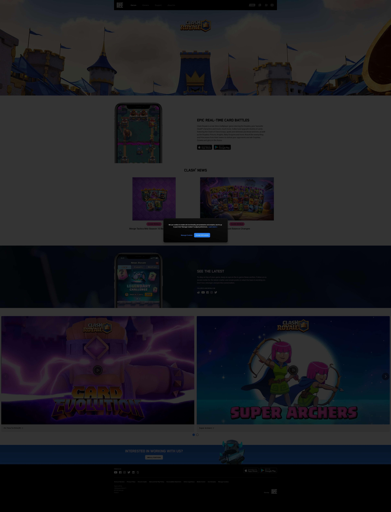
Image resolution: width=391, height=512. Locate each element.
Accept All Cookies (202, 235)
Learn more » (212, 227)
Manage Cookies (186, 235)
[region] (195, 230)
